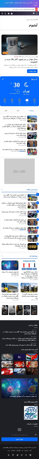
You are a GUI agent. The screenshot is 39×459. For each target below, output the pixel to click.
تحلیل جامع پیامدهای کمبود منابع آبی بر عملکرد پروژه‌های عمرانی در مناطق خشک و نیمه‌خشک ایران (14, 126)
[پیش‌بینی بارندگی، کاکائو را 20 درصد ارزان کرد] (7, 364)
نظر (6, 110)
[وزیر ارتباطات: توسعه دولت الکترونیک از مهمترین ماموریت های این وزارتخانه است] (33, 238)
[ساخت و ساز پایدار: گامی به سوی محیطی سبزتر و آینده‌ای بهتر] (29, 287)
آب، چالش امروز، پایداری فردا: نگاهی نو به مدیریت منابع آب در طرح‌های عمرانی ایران (10, 296)
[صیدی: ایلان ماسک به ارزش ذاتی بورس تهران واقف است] (32, 135)
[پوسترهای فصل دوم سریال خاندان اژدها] (32, 371)
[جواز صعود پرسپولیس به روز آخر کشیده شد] (32, 151)
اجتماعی (13, 450)
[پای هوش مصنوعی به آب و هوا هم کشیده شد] (9, 265)
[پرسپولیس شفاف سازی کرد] (7, 371)
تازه (18, 110)
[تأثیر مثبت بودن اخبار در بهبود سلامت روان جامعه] (7, 357)
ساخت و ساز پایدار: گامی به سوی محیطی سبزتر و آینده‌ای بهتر (30, 296)
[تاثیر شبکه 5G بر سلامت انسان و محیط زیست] (19, 357)
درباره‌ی (26, 450)
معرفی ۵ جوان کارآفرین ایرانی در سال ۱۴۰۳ (23, 9)
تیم (22, 450)
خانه (30, 450)
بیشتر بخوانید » (32, 71)
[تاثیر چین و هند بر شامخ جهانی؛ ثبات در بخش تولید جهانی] (32, 357)
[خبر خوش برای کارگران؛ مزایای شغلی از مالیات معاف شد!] (32, 143)
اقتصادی (18, 450)
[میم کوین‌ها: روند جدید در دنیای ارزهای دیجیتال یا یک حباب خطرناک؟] (33, 246)
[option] (19, 388)
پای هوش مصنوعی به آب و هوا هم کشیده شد (23, 396)
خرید (8, 450)
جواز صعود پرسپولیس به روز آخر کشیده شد (14, 149)
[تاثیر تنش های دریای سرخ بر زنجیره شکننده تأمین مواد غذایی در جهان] (19, 371)
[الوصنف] (31, 13)
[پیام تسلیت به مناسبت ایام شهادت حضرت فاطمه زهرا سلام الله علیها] (19, 364)
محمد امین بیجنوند (32, 56)
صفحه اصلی (33, 19)
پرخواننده (31, 110)
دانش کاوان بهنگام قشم (9, 447)
